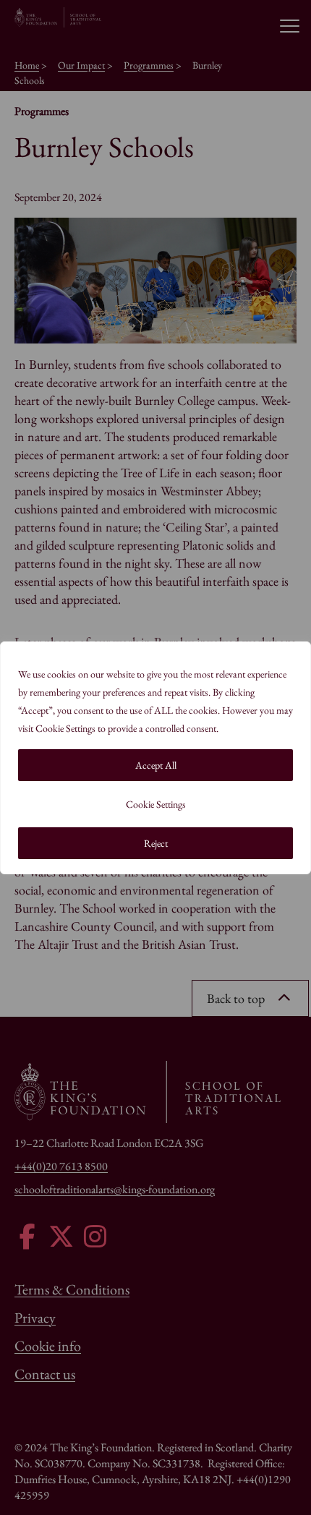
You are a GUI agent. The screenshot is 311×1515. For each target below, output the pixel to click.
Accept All (155, 765)
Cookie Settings (156, 804)
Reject (156, 843)
